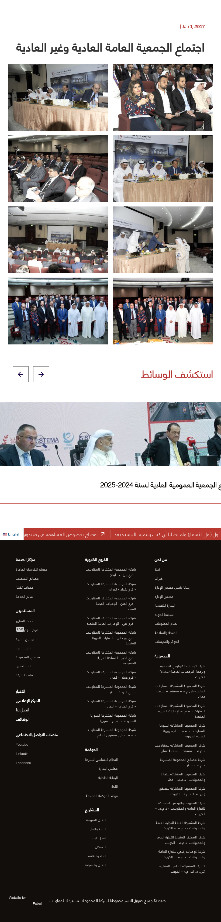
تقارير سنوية (24, 647)
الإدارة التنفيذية (165, 605)
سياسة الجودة (164, 614)
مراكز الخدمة (24, 596)
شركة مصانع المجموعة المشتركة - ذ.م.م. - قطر (181, 762)
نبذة (157, 569)
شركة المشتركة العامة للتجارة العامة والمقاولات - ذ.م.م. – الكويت (180, 825)
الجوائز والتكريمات (167, 641)
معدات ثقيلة (24, 587)
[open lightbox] (58, 97)
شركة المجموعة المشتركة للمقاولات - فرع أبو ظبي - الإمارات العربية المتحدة (111, 637)
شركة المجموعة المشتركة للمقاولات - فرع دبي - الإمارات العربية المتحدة (111, 620)
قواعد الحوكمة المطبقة (102, 795)
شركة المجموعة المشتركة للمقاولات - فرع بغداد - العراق (111, 586)
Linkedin (22, 753)
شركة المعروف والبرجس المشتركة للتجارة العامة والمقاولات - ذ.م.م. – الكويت (180, 808)
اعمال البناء (98, 837)
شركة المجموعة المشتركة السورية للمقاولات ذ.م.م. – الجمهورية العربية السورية (182, 730)
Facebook (23, 762)
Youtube (22, 744)
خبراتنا (159, 578)
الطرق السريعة (96, 819)
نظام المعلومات (166, 623)
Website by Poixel (25, 900)
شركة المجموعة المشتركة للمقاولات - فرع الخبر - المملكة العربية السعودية (111, 657)
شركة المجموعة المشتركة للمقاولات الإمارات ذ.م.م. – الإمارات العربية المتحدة (180, 710)
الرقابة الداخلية (108, 777)
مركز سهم (27, 629)
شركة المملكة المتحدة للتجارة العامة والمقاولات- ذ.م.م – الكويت (180, 839)
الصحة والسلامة (166, 632)
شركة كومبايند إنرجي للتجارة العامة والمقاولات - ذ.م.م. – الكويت (181, 854)
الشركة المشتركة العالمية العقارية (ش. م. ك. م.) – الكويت (182, 868)
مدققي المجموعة (28, 656)
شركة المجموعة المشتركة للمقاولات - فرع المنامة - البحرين (111, 703)
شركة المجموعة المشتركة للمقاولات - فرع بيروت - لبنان (111, 572)
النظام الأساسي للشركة (101, 759)
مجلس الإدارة (164, 596)
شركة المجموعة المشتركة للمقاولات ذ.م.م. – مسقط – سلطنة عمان (180, 748)
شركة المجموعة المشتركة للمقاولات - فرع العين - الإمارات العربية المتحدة (111, 603)
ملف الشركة (24, 674)
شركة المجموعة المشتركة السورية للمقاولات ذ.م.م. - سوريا (113, 718)
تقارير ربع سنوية (26, 638)
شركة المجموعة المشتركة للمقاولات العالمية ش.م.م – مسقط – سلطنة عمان (180, 690)
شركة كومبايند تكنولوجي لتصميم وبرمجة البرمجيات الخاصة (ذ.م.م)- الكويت (181, 671)
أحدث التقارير (24, 620)
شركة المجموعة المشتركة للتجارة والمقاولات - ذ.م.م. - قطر (183, 776)
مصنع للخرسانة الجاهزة (31, 569)
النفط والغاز (98, 828)
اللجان (114, 786)
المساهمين (23, 665)
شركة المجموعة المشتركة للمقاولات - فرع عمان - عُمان (111, 674)
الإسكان (100, 846)
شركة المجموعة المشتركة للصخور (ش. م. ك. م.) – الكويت (182, 791)
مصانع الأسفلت (27, 578)
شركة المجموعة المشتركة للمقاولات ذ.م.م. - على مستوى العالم (111, 732)
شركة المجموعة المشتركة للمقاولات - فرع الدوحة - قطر (111, 689)
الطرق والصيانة (95, 864)
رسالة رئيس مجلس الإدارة (173, 587)
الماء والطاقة (97, 855)
